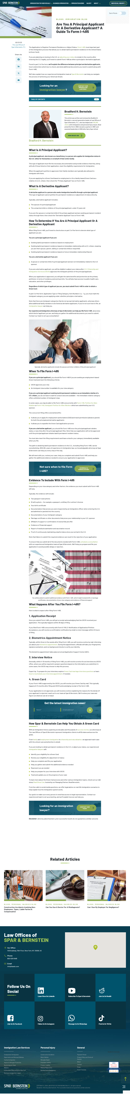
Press (78, 1067)
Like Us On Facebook (14, 1024)
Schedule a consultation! (83, 468)
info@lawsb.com (13, 966)
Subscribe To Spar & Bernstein (79, 996)
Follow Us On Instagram (46, 1024)
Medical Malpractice (46, 1068)
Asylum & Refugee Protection (12, 1062)
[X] (18, 73)
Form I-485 (81, 47)
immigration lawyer (53, 89)
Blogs (60, 19)
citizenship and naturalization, (71, 739)
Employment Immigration (11, 1054)
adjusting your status (67, 57)
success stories (83, 730)
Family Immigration (9, 1060)
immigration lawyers (36, 749)
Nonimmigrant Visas (10, 1065)
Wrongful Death (45, 1060)
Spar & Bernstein (78, 74)
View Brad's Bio (73, 135)
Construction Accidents (47, 1054)
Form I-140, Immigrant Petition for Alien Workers (54, 405)
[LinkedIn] (18, 66)
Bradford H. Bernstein (41, 140)
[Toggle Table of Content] (96, 99)
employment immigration (50, 739)
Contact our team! (85, 807)
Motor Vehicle (44, 1057)
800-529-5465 (12, 958)
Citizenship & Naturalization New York (15, 1070)
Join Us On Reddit (105, 996)
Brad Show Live (38, 782)
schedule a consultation (89, 542)
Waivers (6, 1068)
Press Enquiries (81, 1070)
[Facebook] (18, 59)
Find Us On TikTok (105, 1024)
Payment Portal (81, 1054)
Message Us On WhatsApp (77, 1024)
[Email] (18, 80)
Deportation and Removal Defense (14, 1057)
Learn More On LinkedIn (46, 996)
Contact (79, 1064)
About (79, 1062)
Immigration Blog (76, 19)
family (35, 739)
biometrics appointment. (49, 644)
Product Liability (45, 1065)
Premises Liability (46, 1062)
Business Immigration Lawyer (12, 1073)
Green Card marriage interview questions (78, 671)
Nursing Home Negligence (48, 1070)
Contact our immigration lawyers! (83, 87)
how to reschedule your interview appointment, (46, 674)
